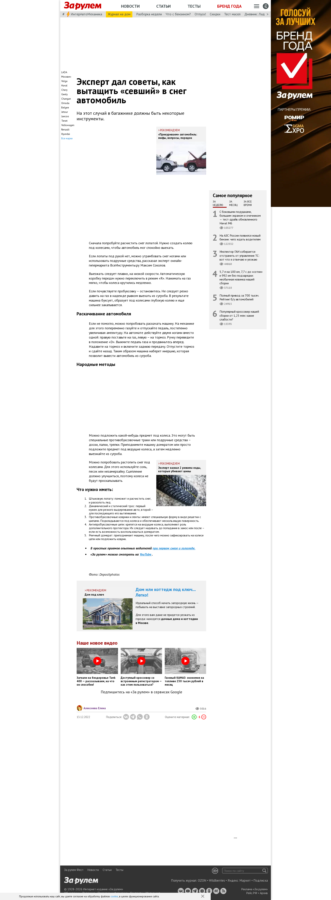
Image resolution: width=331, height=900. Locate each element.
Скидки (215, 14)
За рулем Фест (74, 870)
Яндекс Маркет (239, 880)
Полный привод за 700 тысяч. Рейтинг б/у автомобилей (239, 297)
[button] (203, 896)
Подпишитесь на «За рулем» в (141, 692)
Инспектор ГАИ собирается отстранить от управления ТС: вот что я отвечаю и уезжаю (239, 255)
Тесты (194, 6)
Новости (130, 6)
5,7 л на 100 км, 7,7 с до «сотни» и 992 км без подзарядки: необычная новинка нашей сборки (241, 277)
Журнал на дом (119, 14)
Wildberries (217, 880)
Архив (264, 893)
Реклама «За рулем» (254, 889)
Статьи (163, 6)
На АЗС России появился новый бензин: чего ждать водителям (240, 237)
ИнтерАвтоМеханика (86, 14)
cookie (114, 896)
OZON (202, 880)
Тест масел (232, 14)
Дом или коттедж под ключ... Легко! (166, 592)
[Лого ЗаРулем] (82, 6)
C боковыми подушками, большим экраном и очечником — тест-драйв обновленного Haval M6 (240, 217)
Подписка (260, 880)
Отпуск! (200, 14)
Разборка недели (149, 14)
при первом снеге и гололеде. (174, 548)
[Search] (264, 871)
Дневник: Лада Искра (260, 14)
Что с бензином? (178, 14)
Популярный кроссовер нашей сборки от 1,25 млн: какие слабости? (239, 315)
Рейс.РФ (251, 893)
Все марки (67, 138)
